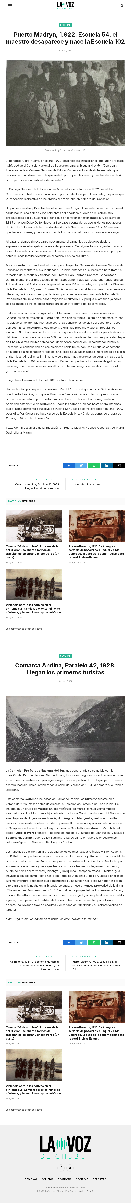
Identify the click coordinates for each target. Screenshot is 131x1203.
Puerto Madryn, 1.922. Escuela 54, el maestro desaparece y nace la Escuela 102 (96, 965)
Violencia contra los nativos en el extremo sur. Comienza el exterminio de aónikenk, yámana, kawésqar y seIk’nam (33, 608)
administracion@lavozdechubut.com (65, 1187)
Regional (31, 1179)
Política (48, 1179)
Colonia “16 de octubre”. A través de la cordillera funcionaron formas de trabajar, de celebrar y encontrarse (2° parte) (32, 552)
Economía (64, 1179)
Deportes (99, 1179)
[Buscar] (121, 5)
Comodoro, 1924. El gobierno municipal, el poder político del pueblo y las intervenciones (35, 965)
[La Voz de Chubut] (65, 5)
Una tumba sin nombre (86, 484)
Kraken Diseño (86, 1191)
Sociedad (65, 25)
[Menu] (10, 5)
